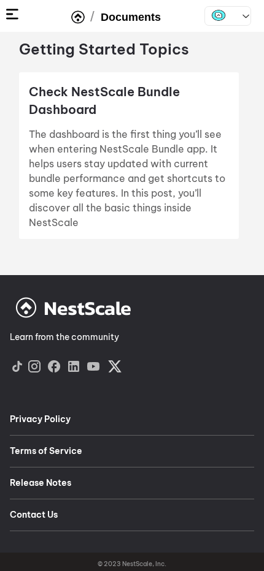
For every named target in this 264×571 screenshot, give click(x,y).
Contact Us (34, 514)
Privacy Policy (40, 419)
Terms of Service (46, 450)
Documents (131, 17)
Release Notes (40, 482)
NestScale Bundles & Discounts (227, 16)
